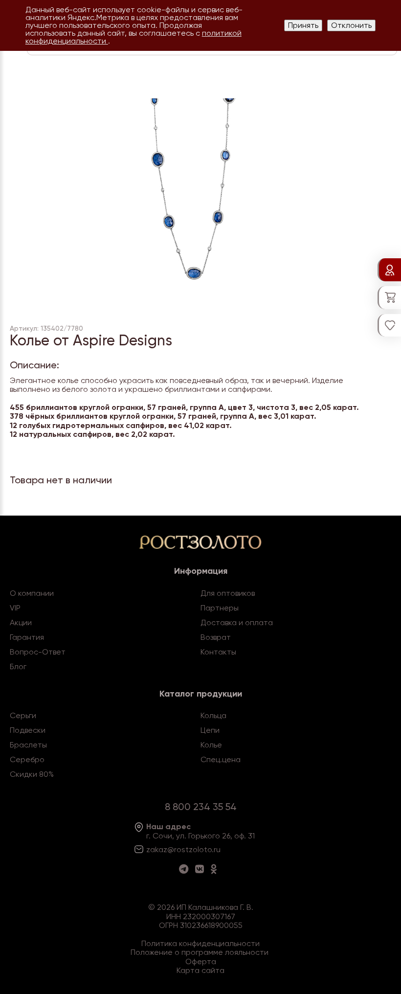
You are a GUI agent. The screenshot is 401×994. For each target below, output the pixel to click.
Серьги (23, 715)
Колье (211, 744)
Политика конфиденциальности (200, 943)
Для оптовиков (227, 593)
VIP (15, 607)
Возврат (215, 637)
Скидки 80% (32, 774)
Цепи (210, 730)
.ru (216, 849)
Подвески (27, 730)
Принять (303, 25)
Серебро (27, 759)
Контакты (218, 651)
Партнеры (219, 607)
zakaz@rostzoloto (179, 849)
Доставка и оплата (236, 622)
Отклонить (351, 25)
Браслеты (28, 744)
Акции (21, 622)
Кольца (213, 715)
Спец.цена (220, 759)
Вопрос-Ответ (38, 651)
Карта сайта (200, 970)
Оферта (200, 961)
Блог (18, 666)
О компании (32, 593)
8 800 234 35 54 (201, 807)
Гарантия (27, 637)
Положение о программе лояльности (199, 952)
